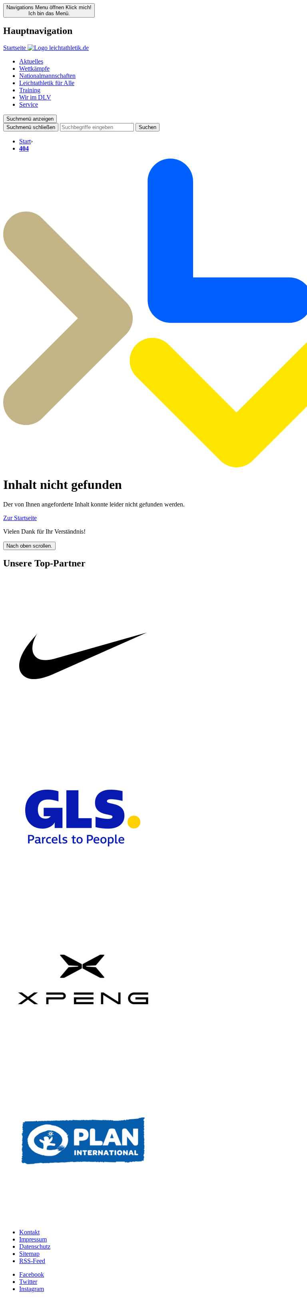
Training (29, 90)
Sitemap (29, 1253)
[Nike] (83, 734)
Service (28, 104)
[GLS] (83, 895)
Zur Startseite (20, 517)
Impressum (33, 1239)
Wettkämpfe (34, 68)
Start (25, 141)
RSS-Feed (32, 1260)
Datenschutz (34, 1246)
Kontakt (29, 1232)
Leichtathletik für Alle (46, 82)
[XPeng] (83, 1057)
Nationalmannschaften (47, 75)
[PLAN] (83, 1218)
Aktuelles (31, 61)
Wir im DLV (35, 97)
